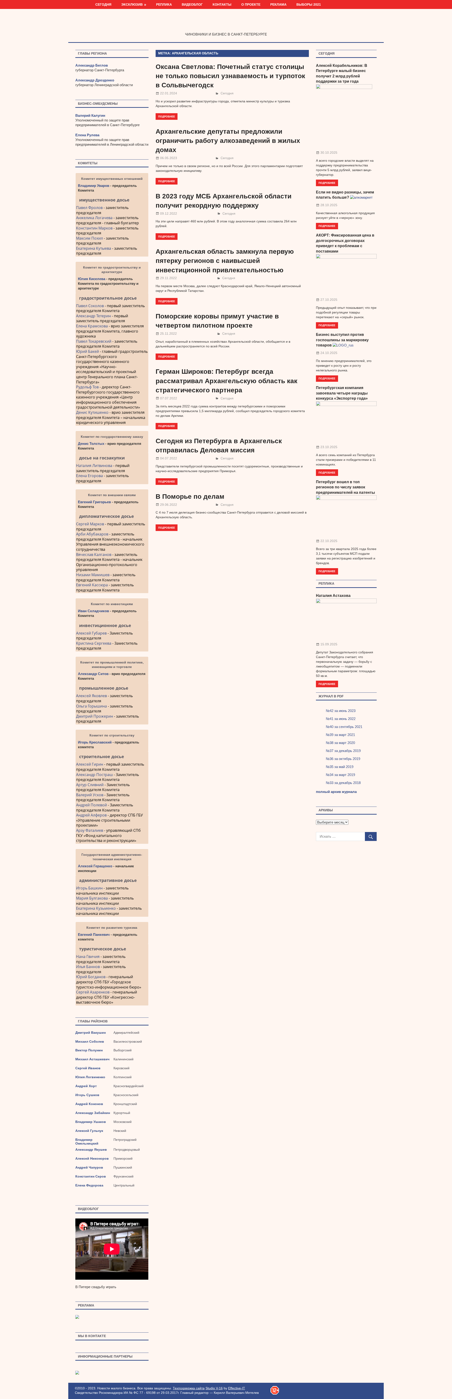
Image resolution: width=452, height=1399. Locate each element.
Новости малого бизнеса (226, 24)
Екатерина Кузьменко (96, 908)
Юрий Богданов (90, 976)
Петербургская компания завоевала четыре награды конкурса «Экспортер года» (342, 393)
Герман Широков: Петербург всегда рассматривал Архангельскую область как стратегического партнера (226, 381)
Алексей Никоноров (92, 1158)
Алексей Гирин (90, 764)
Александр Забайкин (92, 1113)
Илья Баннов (88, 966)
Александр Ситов (93, 674)
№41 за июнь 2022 (340, 719)
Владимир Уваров (93, 186)
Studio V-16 (214, 1388)
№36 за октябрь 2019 (343, 759)
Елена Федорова (89, 1185)
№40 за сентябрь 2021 (344, 727)
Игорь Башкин (89, 888)
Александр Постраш (94, 774)
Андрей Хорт (86, 1086)
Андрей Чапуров (89, 1167)
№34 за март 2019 (340, 775)
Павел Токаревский (93, 341)
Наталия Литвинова (94, 465)
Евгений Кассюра (92, 584)
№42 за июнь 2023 (340, 711)
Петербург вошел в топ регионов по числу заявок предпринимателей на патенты (345, 487)
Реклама (278, 4)
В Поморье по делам (190, 496)
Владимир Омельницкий (86, 1141)
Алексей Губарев (92, 633)
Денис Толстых (91, 444)
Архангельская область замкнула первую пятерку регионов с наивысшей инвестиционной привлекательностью (225, 260)
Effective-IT (236, 1388)
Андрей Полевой (91, 805)
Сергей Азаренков (92, 992)
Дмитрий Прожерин (94, 716)
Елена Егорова (89, 475)
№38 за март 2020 (340, 743)
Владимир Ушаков (90, 1122)
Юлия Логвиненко (90, 1077)
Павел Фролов (89, 207)
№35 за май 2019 (339, 767)
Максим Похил (89, 238)
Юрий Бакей (87, 351)
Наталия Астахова (333, 596)
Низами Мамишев (92, 574)
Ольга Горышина (91, 706)
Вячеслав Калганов (93, 554)
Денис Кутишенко (92, 412)
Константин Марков (94, 228)
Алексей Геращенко (95, 866)
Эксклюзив (132, 4)
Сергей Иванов (88, 1068)
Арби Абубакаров (92, 534)
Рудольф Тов (87, 387)
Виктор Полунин (89, 1050)
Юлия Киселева (91, 279)
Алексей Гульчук (89, 1131)
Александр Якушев (91, 1149)
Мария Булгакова (92, 898)
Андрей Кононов (89, 1104)
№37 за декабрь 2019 (343, 751)
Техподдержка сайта (189, 1388)
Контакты (222, 4)
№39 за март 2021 (340, 735)
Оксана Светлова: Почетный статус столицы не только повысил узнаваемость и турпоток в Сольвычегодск (230, 76)
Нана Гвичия (88, 956)
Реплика (164, 4)
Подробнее (166, 116)
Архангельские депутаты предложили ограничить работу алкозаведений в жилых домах (228, 140)
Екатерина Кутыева (93, 248)
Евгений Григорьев (94, 502)
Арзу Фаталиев (89, 830)
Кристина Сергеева (93, 643)
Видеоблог (192, 4)
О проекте (250, 4)
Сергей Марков (90, 524)
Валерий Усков (89, 794)
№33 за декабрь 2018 (343, 783)
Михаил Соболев (89, 1041)
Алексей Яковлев (91, 695)
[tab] (112, 200)
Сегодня (103, 4)
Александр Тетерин (93, 315)
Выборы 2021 (308, 4)
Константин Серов (90, 1176)
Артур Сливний (90, 784)
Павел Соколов (90, 305)
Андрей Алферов (91, 815)
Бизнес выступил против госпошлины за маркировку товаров (342, 340)
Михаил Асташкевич (92, 1059)
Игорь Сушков (87, 1095)
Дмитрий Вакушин (90, 1032)
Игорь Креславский (95, 742)
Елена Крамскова (92, 326)
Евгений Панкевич (94, 935)
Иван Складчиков (93, 611)
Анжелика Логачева (94, 217)
